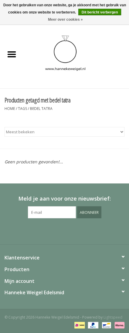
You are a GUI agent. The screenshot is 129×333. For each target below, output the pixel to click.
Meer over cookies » (65, 19)
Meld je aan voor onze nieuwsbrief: (64, 198)
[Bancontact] (105, 324)
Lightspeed (113, 317)
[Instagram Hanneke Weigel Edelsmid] (75, 230)
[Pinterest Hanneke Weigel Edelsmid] (64, 230)
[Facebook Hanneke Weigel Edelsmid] (53, 230)
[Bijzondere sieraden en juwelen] (76, 54)
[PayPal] (92, 324)
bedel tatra (41, 108)
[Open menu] (11, 54)
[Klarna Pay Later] (118, 324)
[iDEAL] (79, 324)
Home (9, 108)
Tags (22, 108)
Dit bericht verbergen (100, 12)
